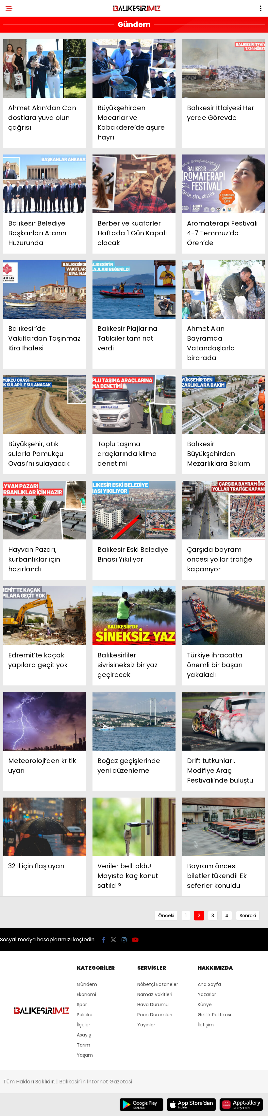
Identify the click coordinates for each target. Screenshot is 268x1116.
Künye (205, 1004)
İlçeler (83, 1024)
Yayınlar (146, 1024)
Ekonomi (86, 994)
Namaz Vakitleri (154, 994)
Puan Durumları (154, 1014)
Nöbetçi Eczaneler (157, 984)
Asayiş (84, 1035)
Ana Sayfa (209, 984)
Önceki (166, 915)
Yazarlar (207, 994)
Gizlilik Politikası (214, 1014)
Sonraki (248, 915)
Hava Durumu (153, 1004)
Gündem (87, 984)
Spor (82, 1004)
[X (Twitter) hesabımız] (113, 940)
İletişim (206, 1024)
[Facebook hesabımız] (103, 940)
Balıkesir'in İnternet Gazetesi (95, 1081)
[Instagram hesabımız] (124, 940)
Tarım (83, 1045)
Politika (84, 1014)
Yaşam (85, 1055)
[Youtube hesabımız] (135, 940)
